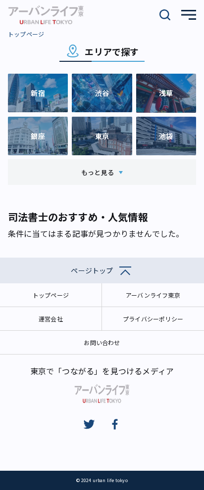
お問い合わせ (102, 342)
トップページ (26, 34)
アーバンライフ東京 (153, 295)
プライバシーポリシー (153, 318)
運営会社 (51, 318)
